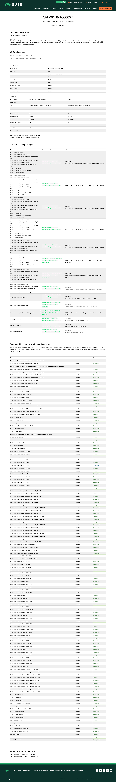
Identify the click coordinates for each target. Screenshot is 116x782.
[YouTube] (97, 770)
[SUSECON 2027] (61, 2)
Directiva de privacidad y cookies (97, 778)
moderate (34, 58)
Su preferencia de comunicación (63, 770)
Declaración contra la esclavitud (40, 770)
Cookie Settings (85, 778)
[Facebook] (100, 770)
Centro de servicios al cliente (76, 2)
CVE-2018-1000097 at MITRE (18, 35)
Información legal (27, 770)
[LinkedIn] (107, 770)
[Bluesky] (111, 770)
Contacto (95, 8)
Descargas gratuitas (105, 8)
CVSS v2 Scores (14, 65)
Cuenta (89, 2)
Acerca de (51, 770)
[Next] (63, 25)
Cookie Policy (108, 778)
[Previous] (54, 25)
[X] (104, 770)
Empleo (19, 770)
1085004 (24, 135)
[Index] (59, 25)
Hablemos (80, 770)
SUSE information (18, 52)
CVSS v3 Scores (14, 96)
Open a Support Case (13, 779)
